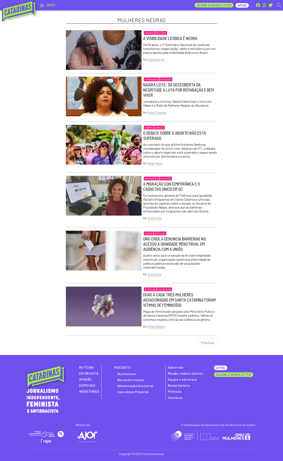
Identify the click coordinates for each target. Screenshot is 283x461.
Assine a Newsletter (214, 5)
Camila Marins (156, 59)
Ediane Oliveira (156, 326)
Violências (164, 289)
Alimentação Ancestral (135, 386)
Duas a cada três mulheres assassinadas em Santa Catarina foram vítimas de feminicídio (179, 300)
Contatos (175, 397)
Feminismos (152, 79)
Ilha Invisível (126, 374)
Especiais (87, 385)
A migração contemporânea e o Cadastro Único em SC (171, 186)
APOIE (220, 368)
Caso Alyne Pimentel (133, 392)
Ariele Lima (154, 218)
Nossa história (179, 385)
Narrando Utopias (130, 380)
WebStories (89, 391)
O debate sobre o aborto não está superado (174, 135)
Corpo (149, 127)
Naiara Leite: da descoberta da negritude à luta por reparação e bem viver (178, 90)
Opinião (149, 32)
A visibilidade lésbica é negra (170, 38)
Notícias (166, 79)
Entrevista (152, 178)
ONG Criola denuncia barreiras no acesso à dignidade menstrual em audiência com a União (174, 244)
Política (161, 32)
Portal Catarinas (157, 112)
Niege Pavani (155, 163)
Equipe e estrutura (182, 379)
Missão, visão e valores (185, 373)
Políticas (174, 391)
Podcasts (122, 367)
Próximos (207, 343)
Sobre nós (175, 367)
